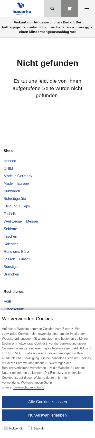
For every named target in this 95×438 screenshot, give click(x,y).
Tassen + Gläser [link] (17, 259)
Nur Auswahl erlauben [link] (47, 415)
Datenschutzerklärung (28, 387)
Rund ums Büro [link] (16, 251)
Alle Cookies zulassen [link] (47, 402)
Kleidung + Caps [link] (17, 206)
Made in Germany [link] (18, 176)
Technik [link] (10, 214)
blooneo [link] (10, 161)
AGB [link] (7, 301)
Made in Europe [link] (16, 183)
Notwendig (16, 428)
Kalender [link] (11, 244)
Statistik (38, 428)
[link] (22, 8)
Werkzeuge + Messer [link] (21, 221)
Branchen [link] (11, 274)
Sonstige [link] (11, 267)
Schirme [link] (10, 229)
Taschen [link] (10, 236)
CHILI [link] (8, 168)
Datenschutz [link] (14, 309)
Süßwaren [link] (12, 191)
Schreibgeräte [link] (15, 198)
